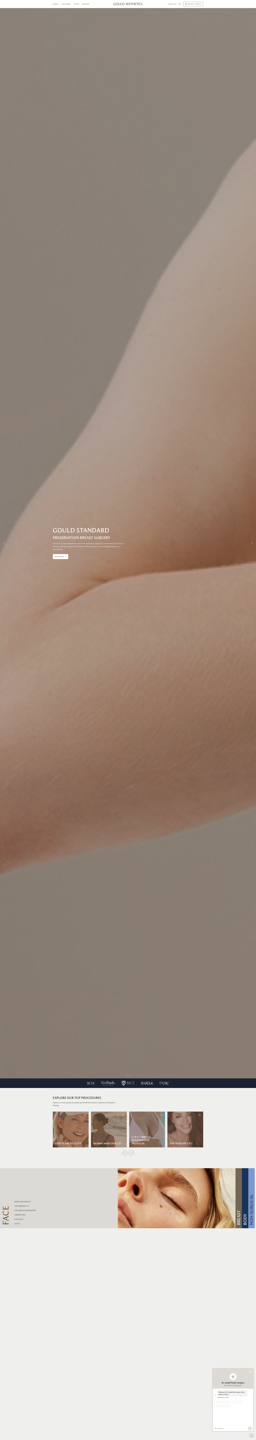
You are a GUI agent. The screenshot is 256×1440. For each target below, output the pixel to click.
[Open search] (180, 4)
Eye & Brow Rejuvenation (25, 1210)
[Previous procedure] (124, 1153)
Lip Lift (17, 1223)
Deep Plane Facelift (22, 1201)
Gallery (76, 4)
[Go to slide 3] (130, 1075)
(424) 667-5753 (172, 4)
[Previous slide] (4, 543)
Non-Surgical (66, 4)
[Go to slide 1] (126, 1075)
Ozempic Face (20, 1215)
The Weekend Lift (21, 1206)
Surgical (56, 4)
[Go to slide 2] (128, 1075)
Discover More (59, 556)
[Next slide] (252, 543)
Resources (85, 4)
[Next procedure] (131, 1153)
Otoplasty (19, 1219)
